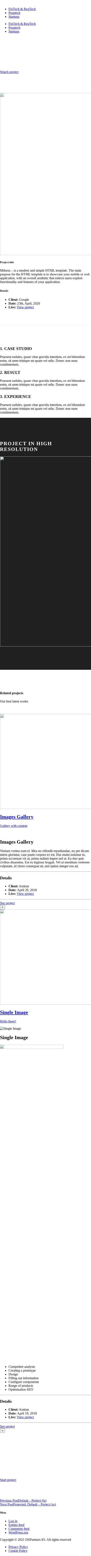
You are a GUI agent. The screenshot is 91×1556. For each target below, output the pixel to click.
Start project (8, 1480)
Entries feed (16, 1525)
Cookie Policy (18, 1550)
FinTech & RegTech (22, 9)
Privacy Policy (18, 1547)
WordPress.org (18, 1532)
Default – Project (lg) (23, 1500)
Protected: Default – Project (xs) (28, 1504)
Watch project (9, 72)
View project (25, 307)
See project (7, 903)
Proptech (14, 13)
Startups (13, 16)
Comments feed (18, 1528)
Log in (12, 1521)
